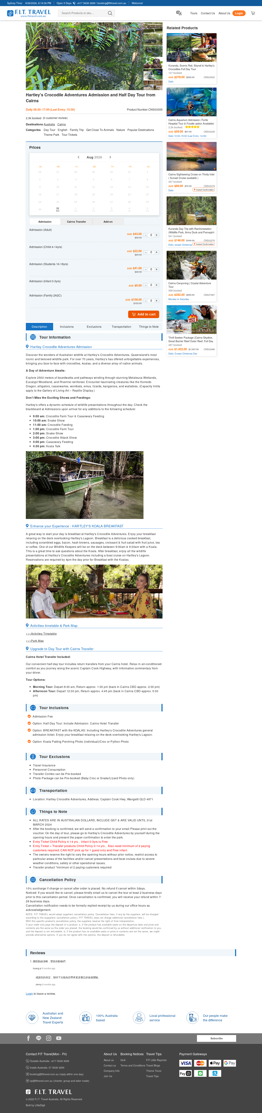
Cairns (61, 124)
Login (239, 13)
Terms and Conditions (132, 1065)
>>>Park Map (35, 641)
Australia (49, 124)
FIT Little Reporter (156, 1060)
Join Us (108, 1076)
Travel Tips (152, 1076)
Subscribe (216, 1038)
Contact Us (208, 13)
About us (109, 1060)
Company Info (112, 1071)
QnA (122, 1060)
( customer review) (55, 118)
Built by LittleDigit (35, 1105)
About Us (224, 13)
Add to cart (146, 314)
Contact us (110, 1065)
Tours (193, 13)
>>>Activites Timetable (41, 634)
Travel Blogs (153, 1065)
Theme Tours (153, 1071)
